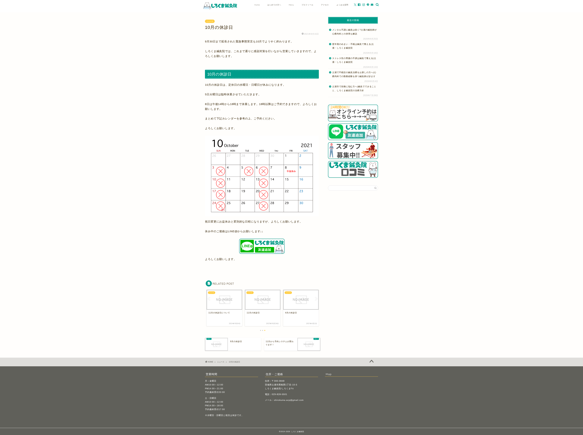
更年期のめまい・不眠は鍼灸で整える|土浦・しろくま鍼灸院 (353, 46)
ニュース (209, 21)
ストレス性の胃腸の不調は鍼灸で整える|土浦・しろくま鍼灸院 (354, 60)
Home (257, 5)
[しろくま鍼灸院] (220, 9)
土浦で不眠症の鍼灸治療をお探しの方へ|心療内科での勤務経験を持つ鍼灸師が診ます (354, 74)
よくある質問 (342, 5)
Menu (291, 5)
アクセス (325, 5)
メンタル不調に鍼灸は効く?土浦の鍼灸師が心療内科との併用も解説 (354, 32)
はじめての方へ (274, 5)
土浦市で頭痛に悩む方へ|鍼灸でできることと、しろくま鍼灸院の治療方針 (354, 88)
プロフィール (307, 5)
